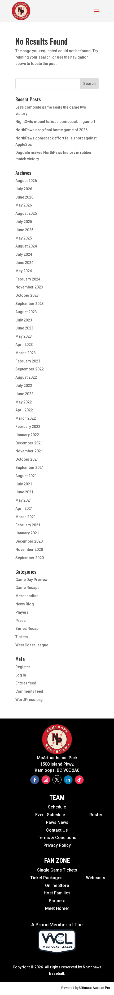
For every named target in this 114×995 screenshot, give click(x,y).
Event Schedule (38, 814)
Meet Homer (57, 908)
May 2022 (23, 402)
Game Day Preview (31, 579)
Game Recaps (27, 587)
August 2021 (26, 476)
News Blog (24, 604)
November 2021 (29, 451)
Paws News (57, 822)
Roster (95, 814)
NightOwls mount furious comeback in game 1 (55, 121)
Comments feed (29, 691)
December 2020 (29, 541)
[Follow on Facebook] (34, 779)
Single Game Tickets (57, 870)
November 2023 (29, 287)
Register (22, 667)
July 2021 (23, 484)
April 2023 (24, 344)
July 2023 (23, 320)
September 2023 (29, 304)
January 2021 (27, 533)
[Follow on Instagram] (45, 779)
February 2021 (27, 525)
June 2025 (24, 230)
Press (20, 620)
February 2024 (27, 279)
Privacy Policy (57, 845)
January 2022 (27, 435)
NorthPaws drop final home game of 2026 (51, 130)
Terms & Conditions (57, 837)
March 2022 (25, 418)
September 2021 (29, 467)
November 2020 (29, 549)
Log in (20, 675)
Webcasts (95, 877)
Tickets (21, 637)
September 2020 (29, 558)
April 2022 (24, 410)
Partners (57, 900)
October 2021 (27, 459)
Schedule (57, 807)
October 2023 (27, 295)
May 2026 (23, 205)
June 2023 (24, 328)
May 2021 (23, 500)
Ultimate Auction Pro (94, 988)
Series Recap (26, 628)
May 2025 (23, 238)
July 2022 (23, 385)
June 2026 (24, 197)
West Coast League (31, 645)
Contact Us (57, 830)
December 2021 (29, 443)
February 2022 (27, 426)
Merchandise (26, 596)
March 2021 (25, 517)
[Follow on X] (57, 779)
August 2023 (26, 312)
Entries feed (25, 683)
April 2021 (24, 508)
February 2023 (27, 361)
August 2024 (26, 246)
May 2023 (23, 336)
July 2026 (23, 189)
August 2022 (26, 377)
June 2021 (24, 492)
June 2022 (24, 394)
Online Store (57, 885)
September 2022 (29, 369)
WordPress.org (29, 699)
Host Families (57, 892)
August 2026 (26, 181)
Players (22, 612)
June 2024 (24, 263)
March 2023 (25, 353)
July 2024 (23, 254)
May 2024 (23, 271)
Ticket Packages (47, 877)
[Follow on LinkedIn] (68, 779)
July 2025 (23, 222)
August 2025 (26, 213)
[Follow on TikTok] (79, 779)
